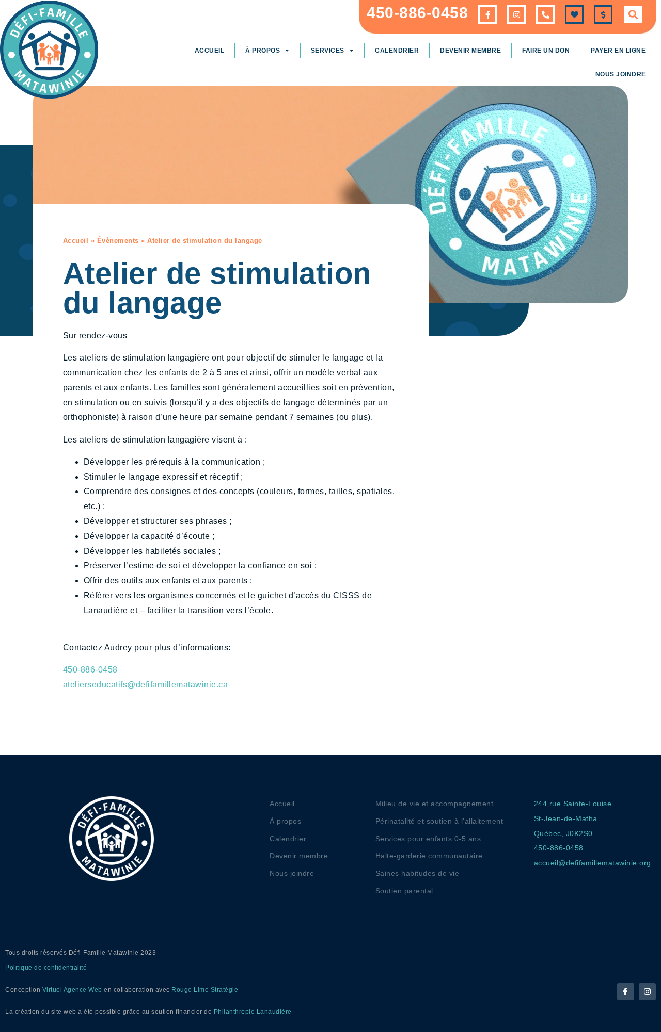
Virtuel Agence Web (72, 989)
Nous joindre (620, 74)
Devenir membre (470, 50)
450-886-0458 (417, 12)
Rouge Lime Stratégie (204, 989)
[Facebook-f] (625, 991)
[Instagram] (647, 991)
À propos (262, 50)
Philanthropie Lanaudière (253, 1011)
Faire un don (546, 50)
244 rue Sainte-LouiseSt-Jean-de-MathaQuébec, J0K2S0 (573, 818)
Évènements (118, 240)
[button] (633, 14)
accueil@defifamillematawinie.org (592, 863)
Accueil (210, 50)
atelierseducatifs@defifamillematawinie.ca (145, 684)
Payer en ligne (618, 50)
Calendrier (397, 50)
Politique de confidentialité (46, 967)
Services (327, 50)
